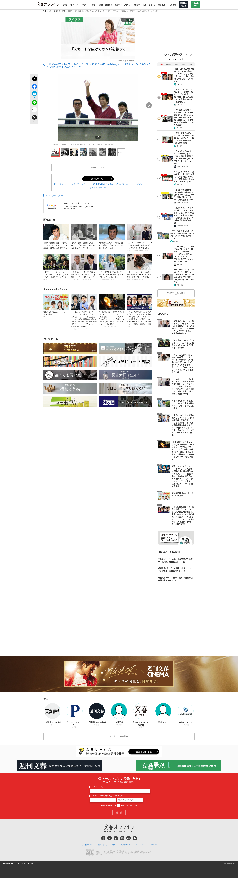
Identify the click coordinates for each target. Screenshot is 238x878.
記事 (63, 11)
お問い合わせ (102, 845)
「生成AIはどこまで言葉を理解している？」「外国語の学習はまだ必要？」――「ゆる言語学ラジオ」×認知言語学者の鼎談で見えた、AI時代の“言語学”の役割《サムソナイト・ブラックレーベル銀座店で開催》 (84, 320)
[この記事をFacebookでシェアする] (34, 86)
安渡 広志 (175, 241)
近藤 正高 (179, 84)
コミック (152, 5)
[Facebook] (103, 838)
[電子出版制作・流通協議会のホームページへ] (90, 853)
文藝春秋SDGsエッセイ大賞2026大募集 (54, 314)
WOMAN (127, 5)
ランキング (73, 5)
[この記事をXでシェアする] (34, 79)
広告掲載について (86, 845)
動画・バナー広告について (121, 845)
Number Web (7, 864)
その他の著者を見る (119, 736)
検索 (174, 5)
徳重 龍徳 (179, 264)
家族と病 (57, 11)
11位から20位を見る (176, 293)
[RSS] (135, 838)
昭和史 (61, 195)
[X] (109, 838)
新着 (65, 5)
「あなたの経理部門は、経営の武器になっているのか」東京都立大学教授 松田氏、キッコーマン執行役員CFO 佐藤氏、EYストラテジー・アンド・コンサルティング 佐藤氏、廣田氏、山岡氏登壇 (139, 320)
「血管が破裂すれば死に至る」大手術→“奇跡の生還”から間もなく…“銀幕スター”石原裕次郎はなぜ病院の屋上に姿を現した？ (99, 65)
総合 (182, 59)
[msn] (128, 838)
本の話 (30, 864)
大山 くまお (180, 285)
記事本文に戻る (98, 167)
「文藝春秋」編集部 (182, 202)
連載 (101, 5)
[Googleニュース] (122, 838)
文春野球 (161, 5)
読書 (144, 5)
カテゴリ (83, 5)
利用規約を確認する (108, 805)
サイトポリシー (141, 845)
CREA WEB (20, 864)
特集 (93, 5)
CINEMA (137, 5)
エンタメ (47, 195)
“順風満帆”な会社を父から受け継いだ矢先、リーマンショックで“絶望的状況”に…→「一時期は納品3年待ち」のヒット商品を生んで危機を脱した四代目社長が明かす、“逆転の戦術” (112, 319)
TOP (44, 11)
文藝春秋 (118, 5)
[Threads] (116, 838)
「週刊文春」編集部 (182, 166)
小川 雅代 (179, 128)
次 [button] (149, 105)
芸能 (54, 195)
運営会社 (154, 845)
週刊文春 (108, 5)
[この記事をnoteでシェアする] (34, 110)
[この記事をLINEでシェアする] (34, 103)
